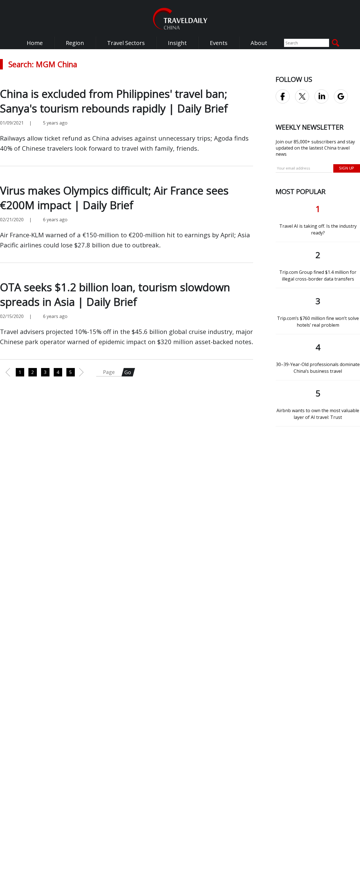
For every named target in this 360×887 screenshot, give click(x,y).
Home (35, 43)
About (259, 43)
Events (219, 43)
